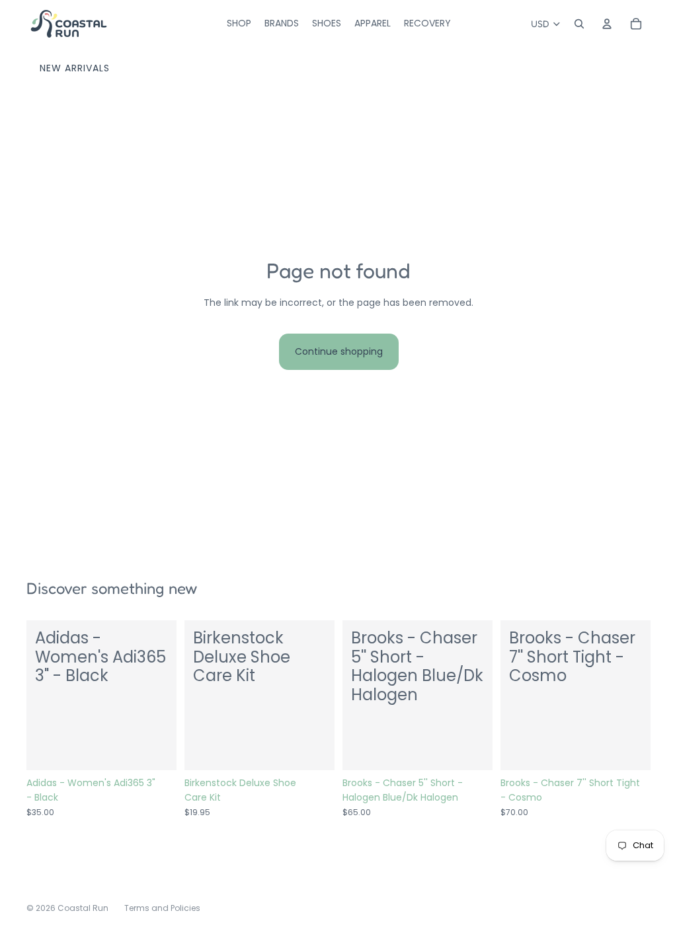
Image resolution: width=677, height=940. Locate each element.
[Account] (606, 23)
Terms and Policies (162, 908)
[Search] (579, 23)
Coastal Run (83, 908)
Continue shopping (339, 351)
